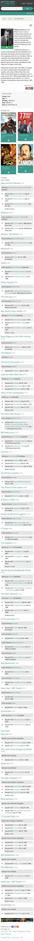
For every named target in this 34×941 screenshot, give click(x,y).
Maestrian (15, 634)
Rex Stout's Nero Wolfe (11, 311)
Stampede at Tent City (20, 682)
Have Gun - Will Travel (11, 688)
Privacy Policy (15, 937)
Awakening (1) (18, 347)
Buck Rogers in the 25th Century (16, 336)
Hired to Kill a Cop (19, 610)
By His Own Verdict (19, 647)
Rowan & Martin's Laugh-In (13, 514)
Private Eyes (17, 305)
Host (9, 397)
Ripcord (4, 734)
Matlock (4, 212)
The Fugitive (6, 543)
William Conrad (16, 301)
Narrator (14, 253)
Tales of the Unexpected (5, 167)
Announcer (15, 533)
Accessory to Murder (20, 605)
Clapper (14, 653)
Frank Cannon (16, 437)
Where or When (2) (19, 194)
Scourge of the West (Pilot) (21, 537)
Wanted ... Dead (18, 863)
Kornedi (14, 477)
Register (30, 3)
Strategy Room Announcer (19, 504)
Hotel (3, 263)
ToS (22, 937)
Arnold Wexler (16, 492)
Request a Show (24, 931)
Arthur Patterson (16, 267)
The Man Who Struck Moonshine (23, 697)
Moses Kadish (16, 692)
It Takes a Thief (8, 499)
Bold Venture (7, 799)
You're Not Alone (18, 404)
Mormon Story (18, 386)
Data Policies (6, 934)
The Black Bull (18, 890)
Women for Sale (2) (19, 719)
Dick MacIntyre (16, 667)
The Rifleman (7, 867)
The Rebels (6, 353)
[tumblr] (32, 89)
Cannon (21, 167)
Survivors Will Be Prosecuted (22, 481)
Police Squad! (7, 282)
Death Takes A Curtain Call (21, 243)
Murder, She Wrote (10, 234)
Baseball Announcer (17, 642)
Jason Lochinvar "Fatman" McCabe (18, 187)
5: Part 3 (16, 828)
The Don (16, 223)
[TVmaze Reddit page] (17, 927)
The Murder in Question (20, 328)
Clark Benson (16, 678)
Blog (14, 931)
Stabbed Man (16, 287)
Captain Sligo (18, 913)
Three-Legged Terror (19, 876)
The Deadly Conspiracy (20, 441)
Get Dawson (17, 789)
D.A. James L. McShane (19, 217)
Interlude (16, 383)
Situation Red (17, 508)
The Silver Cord (18, 742)
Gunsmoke (6, 711)
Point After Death (18, 466)
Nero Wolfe (11, 315)
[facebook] (27, 89)
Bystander (15, 623)
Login (23, 3)
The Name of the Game (12, 487)
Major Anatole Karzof (18, 238)
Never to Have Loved (20, 657)
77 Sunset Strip (23, 135)
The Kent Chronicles (10, 362)
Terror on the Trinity (19, 672)
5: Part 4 (16, 845)
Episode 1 (16, 371)
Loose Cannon (18, 602)
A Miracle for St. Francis (20, 893)
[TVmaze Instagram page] (15, 927)
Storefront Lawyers (10, 473)
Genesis (16, 707)
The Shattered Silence (20, 561)
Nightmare (16, 760)
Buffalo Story (17, 389)
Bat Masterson (7, 663)
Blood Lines (17, 463)
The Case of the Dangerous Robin (16, 749)
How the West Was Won (7, 136)
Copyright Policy (5, 937)
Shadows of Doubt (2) (20, 271)
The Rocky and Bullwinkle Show (15, 570)
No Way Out (17, 401)
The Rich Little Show (10, 414)
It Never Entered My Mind (21, 204)
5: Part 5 (16, 628)
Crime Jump (17, 745)
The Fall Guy (6, 296)
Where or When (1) (19, 199)
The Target (17, 638)
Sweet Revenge (18, 320)
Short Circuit (17, 792)
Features (4, 931)
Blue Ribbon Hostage (20, 323)
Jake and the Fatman (10, 183)
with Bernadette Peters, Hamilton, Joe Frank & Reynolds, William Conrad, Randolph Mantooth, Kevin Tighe (16, 424)
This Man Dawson (9, 593)
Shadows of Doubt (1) (20, 276)
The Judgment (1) (19, 556)
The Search (17, 808)
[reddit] (29, 89)
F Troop (4, 528)
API (10, 931)
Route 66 (5, 763)
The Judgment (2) (19, 551)
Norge (13, 703)
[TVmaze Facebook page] (13, 927)
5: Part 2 (16, 831)
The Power (17, 496)
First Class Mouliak (19, 772)
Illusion (15, 257)
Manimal (5, 248)
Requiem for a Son (19, 446)
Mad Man (16, 460)
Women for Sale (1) (19, 725)
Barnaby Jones (7, 432)
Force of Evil (17, 407)
